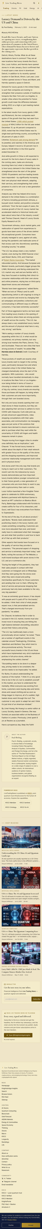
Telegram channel (10, 1181)
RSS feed (5, 1097)
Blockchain (5, 1114)
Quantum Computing (9, 1111)
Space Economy (7, 1125)
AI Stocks (5, 1108)
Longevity (5, 1139)
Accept (30, 1225)
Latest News (11, 15)
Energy (32, 8)
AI (38, 8)
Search (4, 1091)
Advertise (5, 1159)
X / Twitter (7, 1178)
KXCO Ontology (10, 807)
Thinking (5, 1128)
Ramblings (5, 1142)
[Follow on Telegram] (38, 3)
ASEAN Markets (7, 1119)
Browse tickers (7, 1094)
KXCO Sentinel (25, 803)
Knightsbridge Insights (10, 1088)
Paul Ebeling (17, 737)
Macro (4, 1133)
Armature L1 (6, 1207)
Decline (11, 1225)
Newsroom (5, 1170)
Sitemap (5, 1100)
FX (20, 8)
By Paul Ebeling (7, 27)
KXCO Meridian (10, 803)
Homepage (5, 1085)
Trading (6, 8)
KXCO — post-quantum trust (12, 1193)
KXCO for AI (24, 807)
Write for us (6, 1167)
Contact (4, 1162)
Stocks (14, 8)
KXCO (30, 793)
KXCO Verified (7, 1196)
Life (3, 1145)
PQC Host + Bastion (9, 1204)
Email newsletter (7, 1184)
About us (5, 1153)
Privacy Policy (11, 1219)
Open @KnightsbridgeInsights (19, 1035)
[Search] (34, 3)
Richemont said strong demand (22, 140)
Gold (25, 8)
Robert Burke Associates (14, 260)
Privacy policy (7, 1164)
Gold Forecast (6, 1116)
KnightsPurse (6, 1201)
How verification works (10, 1156)
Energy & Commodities (10, 1122)
